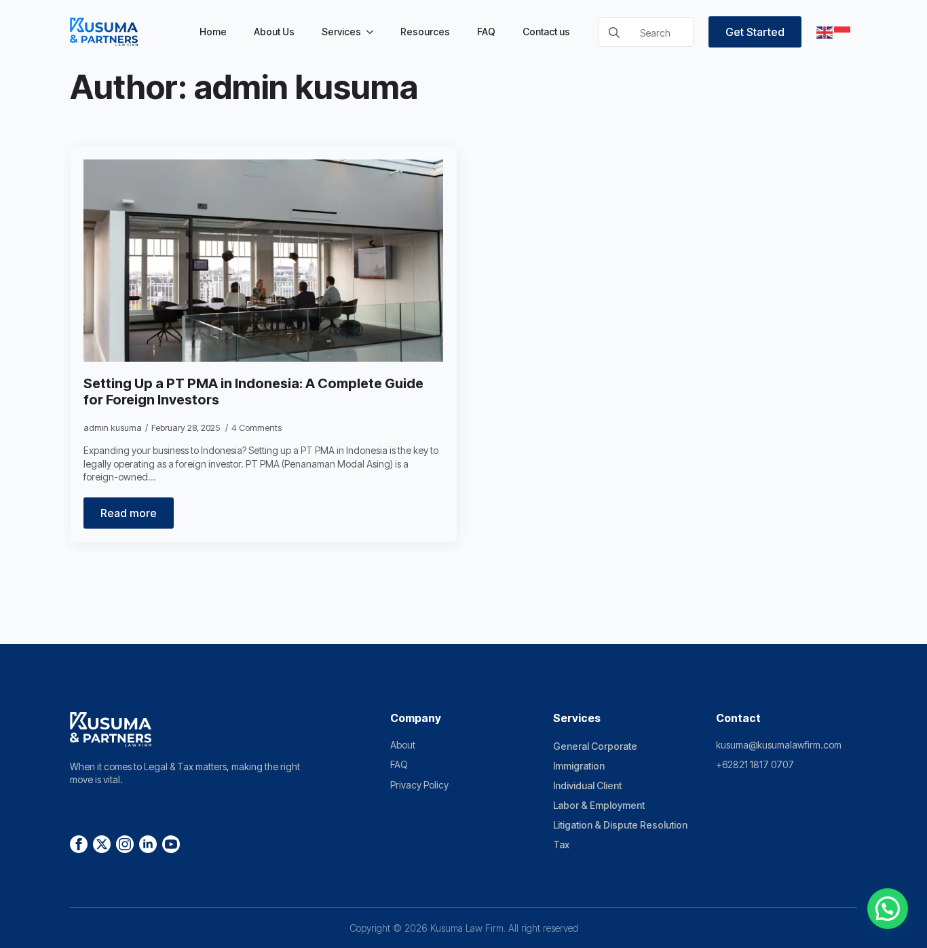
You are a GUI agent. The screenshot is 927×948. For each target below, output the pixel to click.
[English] (825, 32)
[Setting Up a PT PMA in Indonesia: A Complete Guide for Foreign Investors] (263, 260)
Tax (561, 844)
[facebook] (79, 844)
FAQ (486, 31)
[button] (887, 908)
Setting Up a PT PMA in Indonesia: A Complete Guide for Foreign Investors (253, 391)
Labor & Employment (599, 805)
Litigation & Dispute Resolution (620, 825)
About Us (274, 31)
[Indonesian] (843, 32)
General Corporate (595, 746)
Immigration (579, 766)
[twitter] (102, 844)
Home (213, 31)
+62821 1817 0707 (755, 764)
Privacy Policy (419, 785)
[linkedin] (148, 844)
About (402, 745)
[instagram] (125, 844)
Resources (425, 31)
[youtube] (171, 844)
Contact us (546, 31)
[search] (614, 33)
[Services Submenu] (374, 32)
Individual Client (587, 785)
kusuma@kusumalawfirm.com (778, 745)
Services (341, 31)
